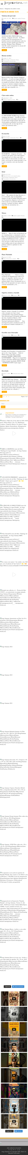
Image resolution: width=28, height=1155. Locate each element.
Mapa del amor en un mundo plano (11, 176)
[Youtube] (11, 1150)
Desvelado (5, 371)
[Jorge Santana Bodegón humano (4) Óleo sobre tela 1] (14, 744)
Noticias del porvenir (9, 16)
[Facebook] (10, 1150)
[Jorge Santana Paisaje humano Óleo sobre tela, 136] (14, 829)
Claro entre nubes (8, 95)
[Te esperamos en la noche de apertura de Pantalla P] (14, 885)
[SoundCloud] (13, 1150)
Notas (17, 60)
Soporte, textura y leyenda (10, 293)
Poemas (23, 18)
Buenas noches (6, 56)
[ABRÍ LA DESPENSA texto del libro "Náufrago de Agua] (14, 461)
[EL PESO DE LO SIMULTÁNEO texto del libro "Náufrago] (14, 518)
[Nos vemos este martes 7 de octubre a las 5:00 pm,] (14, 574)
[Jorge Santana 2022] (14, 659)
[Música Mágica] (17, 1150)
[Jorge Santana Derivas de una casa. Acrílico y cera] (14, 970)
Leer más (4, 50)
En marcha (5, 133)
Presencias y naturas (11, 258)
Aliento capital (17, 18)
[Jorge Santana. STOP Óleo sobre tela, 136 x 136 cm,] (14, 857)
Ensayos (15, 295)
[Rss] (9, 1150)
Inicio (1, 8)
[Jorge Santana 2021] (14, 716)
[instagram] (15, 1150)
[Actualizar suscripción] (27, 12)
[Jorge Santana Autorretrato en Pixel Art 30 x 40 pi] (14, 631)
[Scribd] (19, 1150)
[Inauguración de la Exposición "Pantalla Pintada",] (14, 913)
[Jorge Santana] (14, 3)
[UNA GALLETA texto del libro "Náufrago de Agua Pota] (14, 546)
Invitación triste (16, 373)
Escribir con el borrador (10, 332)
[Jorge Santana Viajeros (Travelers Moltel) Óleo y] (14, 800)
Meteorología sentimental (9, 60)
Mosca (4, 213)
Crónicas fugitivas (7, 99)
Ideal (3, 172)
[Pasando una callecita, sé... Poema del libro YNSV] (14, 603)
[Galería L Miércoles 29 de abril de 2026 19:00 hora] (14, 433)
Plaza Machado (7, 254)
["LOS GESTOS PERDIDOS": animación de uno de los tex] (14, 490)
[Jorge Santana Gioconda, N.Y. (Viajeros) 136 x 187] (14, 772)
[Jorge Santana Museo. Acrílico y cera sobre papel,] (14, 942)
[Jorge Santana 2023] (14, 687)
